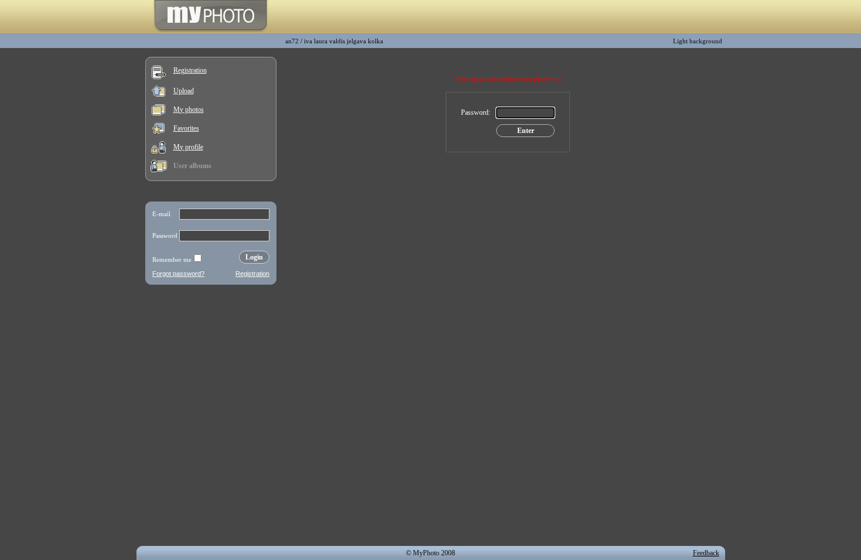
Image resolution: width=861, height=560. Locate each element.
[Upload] (158, 94)
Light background (697, 41)
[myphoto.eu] (210, 31)
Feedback (706, 553)
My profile (188, 147)
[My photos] (158, 113)
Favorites (186, 128)
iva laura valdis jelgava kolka (343, 41)
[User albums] (159, 170)
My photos (188, 109)
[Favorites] (158, 131)
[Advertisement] (210, 365)
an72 (292, 41)
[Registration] (159, 77)
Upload (183, 91)
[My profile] (158, 151)
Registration (190, 70)
